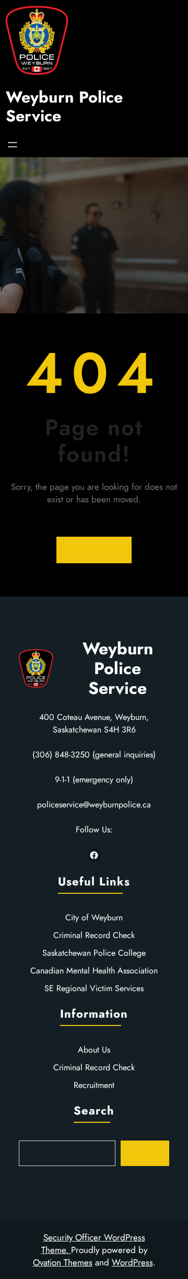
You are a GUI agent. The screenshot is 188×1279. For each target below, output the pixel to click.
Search (145, 1153)
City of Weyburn (94, 917)
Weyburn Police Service (64, 106)
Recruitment (94, 1085)
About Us (94, 1050)
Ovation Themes (62, 1262)
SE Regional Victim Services (94, 988)
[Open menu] (12, 144)
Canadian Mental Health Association (94, 971)
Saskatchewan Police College (94, 953)
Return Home (94, 549)
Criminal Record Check (94, 935)
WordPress (132, 1262)
